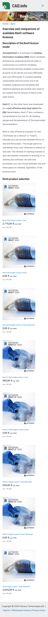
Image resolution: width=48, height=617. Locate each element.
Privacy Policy (38, 610)
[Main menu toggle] (42, 5)
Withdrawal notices (21, 610)
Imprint (6, 610)
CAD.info (19, 5)
